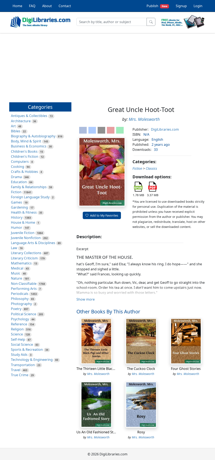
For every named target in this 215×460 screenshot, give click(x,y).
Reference (19, 324)
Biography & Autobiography (33, 136)
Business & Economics (28, 146)
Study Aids (19, 354)
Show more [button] (85, 299)
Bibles (15, 131)
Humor (16, 227)
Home (17, 6)
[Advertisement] (107, 65)
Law (14, 248)
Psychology (20, 319)
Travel (15, 370)
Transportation (23, 365)
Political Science (23, 314)
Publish (157, 6)
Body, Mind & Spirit (26, 141)
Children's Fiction (24, 156)
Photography (21, 303)
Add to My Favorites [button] (104, 215)
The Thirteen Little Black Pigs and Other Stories (113, 368)
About (47, 6)
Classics (151, 168)
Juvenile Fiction (22, 232)
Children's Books (24, 151)
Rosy (141, 432)
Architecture (21, 121)
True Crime (19, 375)
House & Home (23, 222)
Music (15, 273)
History (16, 217)
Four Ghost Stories (186, 368)
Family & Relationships (29, 187)
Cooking (17, 166)
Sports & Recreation (27, 349)
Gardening (19, 207)
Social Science (22, 344)
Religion (17, 329)
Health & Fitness (24, 212)
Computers (20, 161)
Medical (17, 268)
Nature (16, 278)
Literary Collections (26, 253)
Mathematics (21, 263)
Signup (181, 6)
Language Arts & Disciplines (33, 243)
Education (19, 182)
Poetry (16, 308)
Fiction (16, 192)
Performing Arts (24, 288)
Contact (65, 6)
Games (16, 202)
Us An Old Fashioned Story (97, 432)
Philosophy (20, 298)
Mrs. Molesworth (144, 119)
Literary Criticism (24, 258)
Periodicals (19, 293)
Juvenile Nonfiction (26, 237)
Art (13, 126)
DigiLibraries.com (165, 129)
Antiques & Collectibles (29, 115)
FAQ (32, 6)
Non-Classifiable (24, 283)
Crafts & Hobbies (24, 171)
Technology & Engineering (32, 359)
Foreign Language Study (30, 197)
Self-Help (18, 339)
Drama (16, 177)
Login (198, 6)
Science (17, 334)
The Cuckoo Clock (141, 368)
